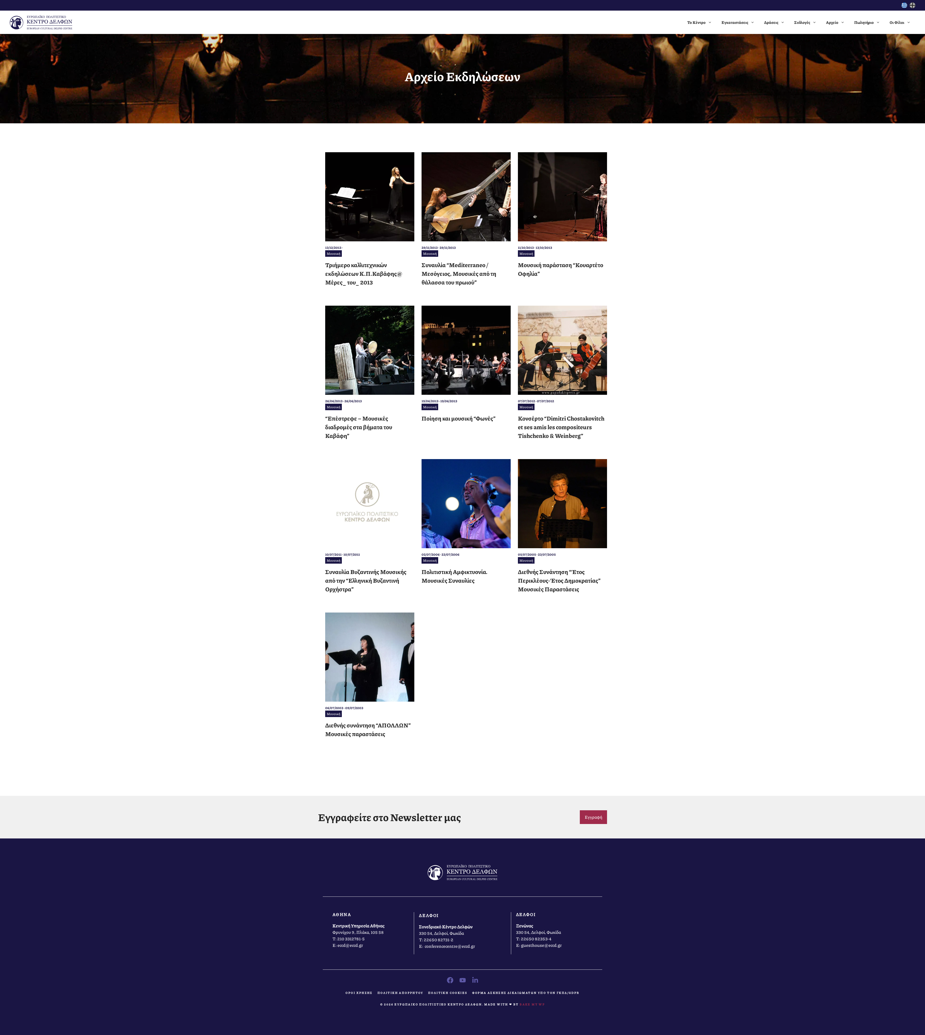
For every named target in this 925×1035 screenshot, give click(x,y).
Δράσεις (771, 22)
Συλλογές (802, 22)
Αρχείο (832, 22)
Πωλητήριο (864, 22)
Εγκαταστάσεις (734, 22)
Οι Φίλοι (897, 22)
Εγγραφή (593, 817)
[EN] (912, 6)
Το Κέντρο (696, 22)
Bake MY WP (532, 1004)
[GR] (904, 6)
